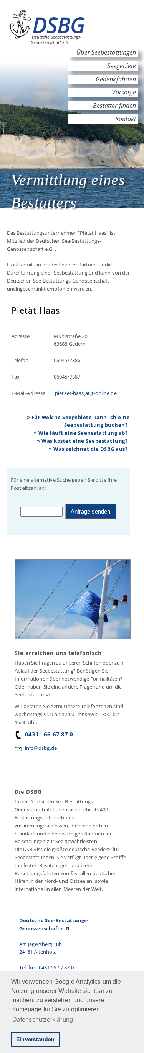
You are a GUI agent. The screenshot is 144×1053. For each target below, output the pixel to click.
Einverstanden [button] (35, 1039)
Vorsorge (123, 92)
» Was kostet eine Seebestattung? (82, 440)
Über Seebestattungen (106, 52)
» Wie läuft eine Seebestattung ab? (80, 432)
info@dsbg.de (41, 747)
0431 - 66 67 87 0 (49, 734)
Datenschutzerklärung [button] (42, 1019)
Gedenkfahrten (115, 79)
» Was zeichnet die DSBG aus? (88, 448)
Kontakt (125, 119)
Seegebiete (121, 66)
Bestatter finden (114, 105)
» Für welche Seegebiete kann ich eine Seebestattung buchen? (78, 421)
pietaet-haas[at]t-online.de (85, 393)
